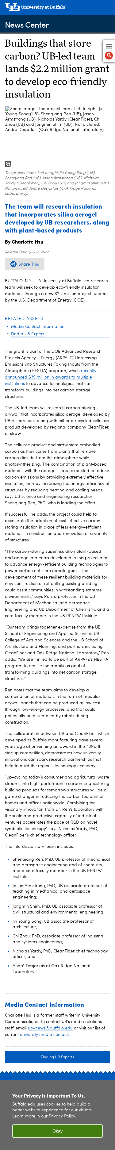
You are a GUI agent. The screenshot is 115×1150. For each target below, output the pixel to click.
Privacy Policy (62, 1116)
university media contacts (45, 1035)
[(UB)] (57, 9)
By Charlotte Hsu (24, 241)
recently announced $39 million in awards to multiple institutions (50, 377)
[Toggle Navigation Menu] (109, 51)
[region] (57, 1115)
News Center (26, 24)
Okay (57, 1131)
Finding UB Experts (57, 1057)
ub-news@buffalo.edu (50, 1028)
